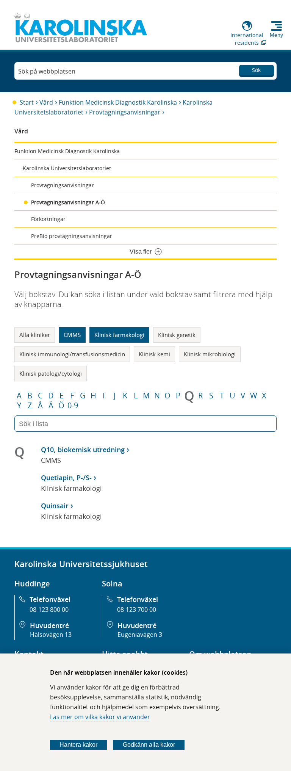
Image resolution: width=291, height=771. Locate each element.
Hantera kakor (78, 744)
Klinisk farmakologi (119, 334)
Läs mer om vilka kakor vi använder (100, 717)
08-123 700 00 (136, 609)
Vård (46, 102)
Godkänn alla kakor (149, 744)
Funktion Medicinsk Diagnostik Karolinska (118, 102)
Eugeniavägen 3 (139, 634)
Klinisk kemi (154, 354)
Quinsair (55, 505)
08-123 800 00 (49, 609)
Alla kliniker (34, 334)
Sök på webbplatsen (46, 71)
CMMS (72, 334)
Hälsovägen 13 (51, 634)
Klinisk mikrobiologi (210, 354)
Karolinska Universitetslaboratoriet (67, 168)
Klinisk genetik (177, 334)
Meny (276, 35)
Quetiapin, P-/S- (66, 477)
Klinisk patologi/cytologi (50, 373)
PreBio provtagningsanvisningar (71, 236)
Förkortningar (48, 219)
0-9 (72, 405)
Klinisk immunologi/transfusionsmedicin (72, 354)
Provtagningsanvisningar (124, 112)
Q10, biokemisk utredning (83, 449)
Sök (256, 70)
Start (27, 102)
